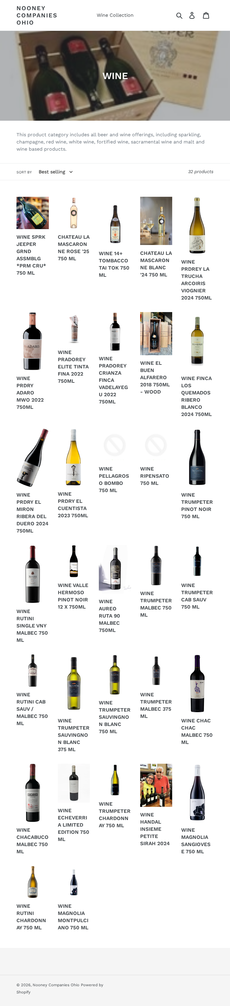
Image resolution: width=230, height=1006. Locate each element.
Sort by (24, 172)
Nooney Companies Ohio (37, 15)
